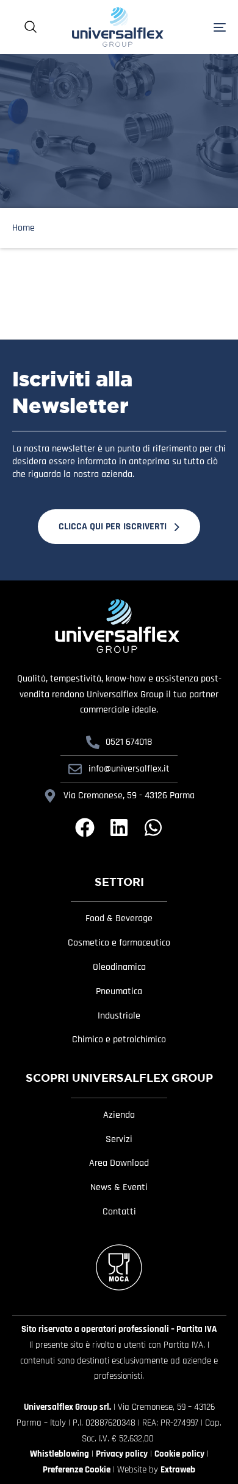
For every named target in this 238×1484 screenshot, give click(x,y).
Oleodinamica (119, 967)
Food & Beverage (119, 919)
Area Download (119, 1163)
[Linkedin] (119, 827)
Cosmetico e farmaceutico (119, 943)
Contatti (119, 1212)
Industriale (119, 1016)
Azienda (119, 1115)
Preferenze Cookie (76, 1469)
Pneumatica (119, 992)
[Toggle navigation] (204, 27)
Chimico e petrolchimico (119, 1040)
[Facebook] (85, 827)
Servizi (119, 1140)
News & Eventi (119, 1188)
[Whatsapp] (153, 827)
